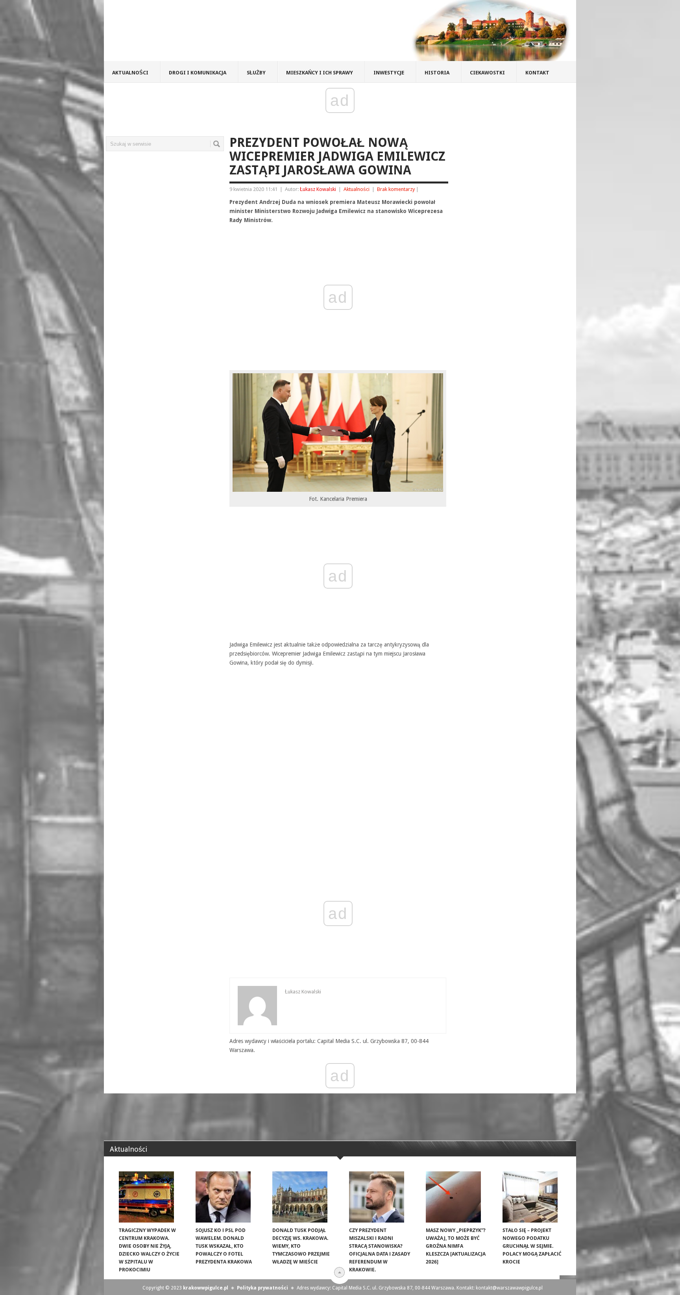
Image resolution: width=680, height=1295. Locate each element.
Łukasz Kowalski (318, 189)
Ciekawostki (487, 73)
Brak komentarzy (396, 189)
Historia (437, 73)
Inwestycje (388, 73)
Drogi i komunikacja (197, 73)
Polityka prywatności (262, 1288)
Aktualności (130, 73)
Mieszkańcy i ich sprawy (319, 73)
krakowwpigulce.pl (205, 1288)
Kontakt (537, 73)
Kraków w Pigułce (219, 33)
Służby (256, 73)
